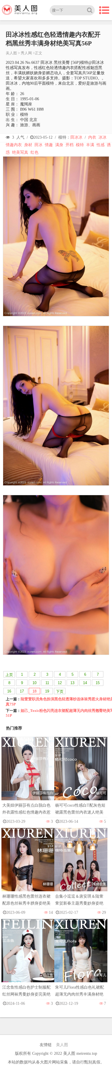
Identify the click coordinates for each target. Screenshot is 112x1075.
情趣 (49, 145)
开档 (69, 145)
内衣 (92, 137)
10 (34, 683)
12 (60, 683)
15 (98, 683)
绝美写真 (20, 152)
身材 (28, 145)
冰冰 (103, 137)
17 (22, 691)
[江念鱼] (27, 958)
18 (34, 691)
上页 (9, 675)
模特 (80, 145)
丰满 (90, 145)
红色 (34, 152)
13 (72, 683)
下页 (59, 691)
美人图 (11, 53)
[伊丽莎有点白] (27, 776)
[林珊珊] (27, 867)
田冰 (38, 145)
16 (9, 691)
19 (47, 691)
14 (85, 683)
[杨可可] (80, 776)
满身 (59, 145)
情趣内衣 (14, 145)
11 (47, 683)
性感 (100, 145)
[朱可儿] (80, 958)
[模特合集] (80, 867)
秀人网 (26, 53)
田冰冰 (76, 137)
